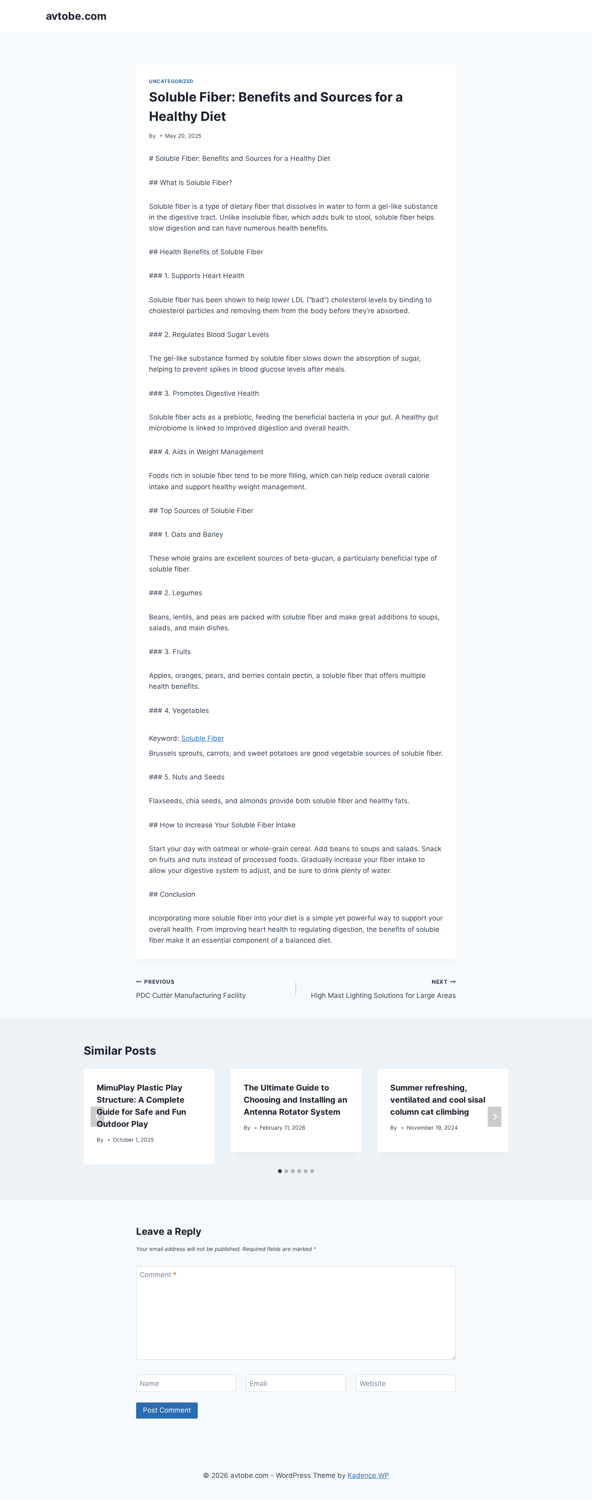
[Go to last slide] (97, 1116)
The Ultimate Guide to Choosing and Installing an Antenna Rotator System (295, 1100)
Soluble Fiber (202, 738)
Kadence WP (368, 1475)
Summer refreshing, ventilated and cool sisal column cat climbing (437, 1100)
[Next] (494, 1116)
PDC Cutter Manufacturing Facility (191, 989)
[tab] (280, 1171)
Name (149, 1384)
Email (258, 1384)
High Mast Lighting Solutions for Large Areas (383, 989)
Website (373, 1384)
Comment (158, 1275)
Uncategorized (171, 81)
